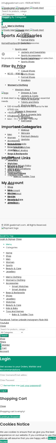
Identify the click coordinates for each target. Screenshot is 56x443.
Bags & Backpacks (16, 143)
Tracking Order (15, 174)
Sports (16, 43)
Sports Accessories (31, 55)
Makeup (25, 130)
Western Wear (22, 89)
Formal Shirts (27, 39)
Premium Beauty (30, 136)
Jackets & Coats (29, 95)
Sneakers (25, 80)
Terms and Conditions (19, 168)
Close (19, 239)
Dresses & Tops (29, 92)
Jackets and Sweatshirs (33, 52)
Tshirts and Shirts (30, 102)
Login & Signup (7, 239)
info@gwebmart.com (18, 115)
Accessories (13, 140)
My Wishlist (13, 199)
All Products (13, 202)
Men (9, 134)
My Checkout (14, 193)
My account (13, 190)
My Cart (11, 196)
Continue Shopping (10, 416)
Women (11, 137)
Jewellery (12, 150)
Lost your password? (30, 385)
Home (4, 43)
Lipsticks (25, 139)
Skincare (25, 133)
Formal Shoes (28, 77)
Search (4, 335)
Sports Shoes (27, 61)
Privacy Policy (14, 171)
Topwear (19, 30)
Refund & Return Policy (19, 165)
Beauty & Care (15, 146)
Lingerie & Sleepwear (26, 111)
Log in (3, 391)
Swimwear (26, 120)
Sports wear (21, 49)
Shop (10, 43)
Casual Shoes (28, 70)
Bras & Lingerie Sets (31, 114)
